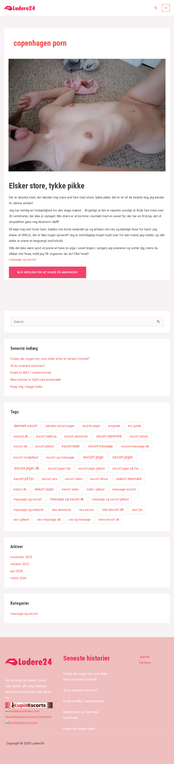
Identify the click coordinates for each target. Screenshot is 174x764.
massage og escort (22, 259)
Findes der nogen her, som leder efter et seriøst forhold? (49, 359)
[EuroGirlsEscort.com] (21, 723)
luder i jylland (95, 489)
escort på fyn (24, 479)
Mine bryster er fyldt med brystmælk (35, 380)
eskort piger (44, 489)
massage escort (124, 489)
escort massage (100, 446)
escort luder (71, 446)
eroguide (114, 426)
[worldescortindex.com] (22, 711)
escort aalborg (46, 436)
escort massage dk (135, 446)
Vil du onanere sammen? (27, 366)
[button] (156, 8)
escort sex (49, 479)
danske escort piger (59, 426)
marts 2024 (18, 578)
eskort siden (70, 489)
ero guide (134, 426)
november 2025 (21, 557)
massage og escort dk (67, 499)
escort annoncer (76, 436)
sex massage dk (49, 519)
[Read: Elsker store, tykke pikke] (87, 115)
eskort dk (19, 489)
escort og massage (60, 457)
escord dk (21, 436)
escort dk (20, 446)
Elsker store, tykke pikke (46, 185)
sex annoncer (61, 510)
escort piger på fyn (125, 468)
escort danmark (109, 436)
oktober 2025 (19, 564)
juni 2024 (16, 571)
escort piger (122, 457)
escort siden (74, 479)
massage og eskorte (29, 510)
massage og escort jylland (110, 499)
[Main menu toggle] (166, 8)
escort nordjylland (25, 457)
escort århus (99, 479)
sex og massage (80, 519)
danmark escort (25, 426)
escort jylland (44, 446)
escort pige (93, 457)
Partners (145, 663)
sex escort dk (113, 509)
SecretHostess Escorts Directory (28, 717)
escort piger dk (26, 468)
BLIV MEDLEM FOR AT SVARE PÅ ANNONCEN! (47, 272)
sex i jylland (21, 519)
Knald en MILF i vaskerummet (30, 373)
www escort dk (108, 519)
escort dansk (139, 436)
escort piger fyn (59, 468)
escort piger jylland (92, 468)
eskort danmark (128, 479)
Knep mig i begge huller (26, 387)
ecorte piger (91, 426)
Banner (145, 657)
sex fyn (137, 510)
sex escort (86, 510)
